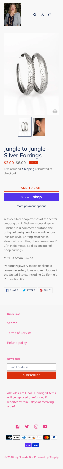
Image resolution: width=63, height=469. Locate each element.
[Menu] (57, 14)
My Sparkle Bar (24, 457)
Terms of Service (19, 333)
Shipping (28, 169)
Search (12, 323)
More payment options (31, 206)
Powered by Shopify (46, 457)
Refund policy (17, 343)
